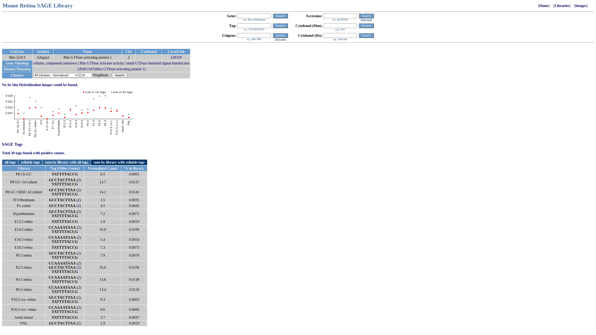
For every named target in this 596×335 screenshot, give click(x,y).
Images (580, 6)
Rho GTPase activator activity (102, 63)
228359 (176, 57)
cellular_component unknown (55, 63)
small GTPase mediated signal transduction (158, 63)
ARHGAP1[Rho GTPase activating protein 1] (111, 69)
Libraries (562, 6)
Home (544, 6)
